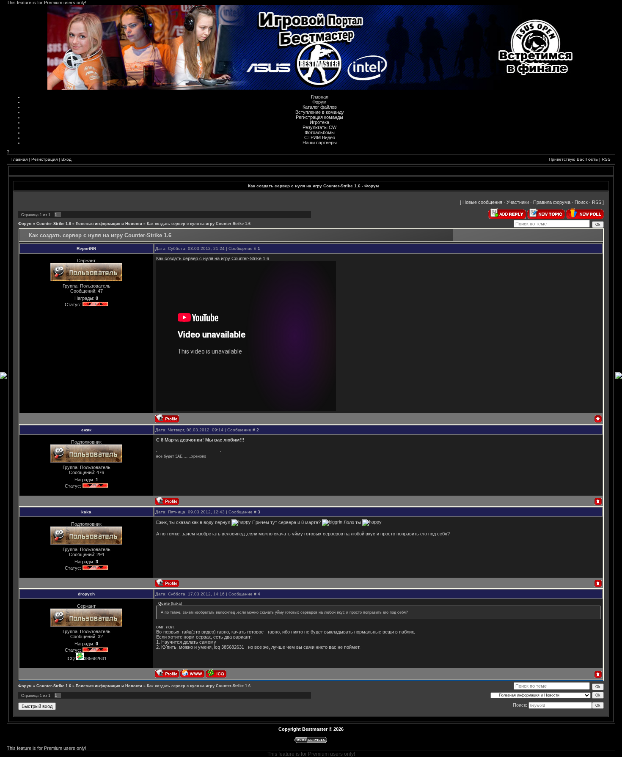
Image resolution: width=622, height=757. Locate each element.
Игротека (319, 122)
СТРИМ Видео (319, 137)
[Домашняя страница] (192, 673)
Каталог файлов (320, 107)
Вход (66, 159)
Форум (319, 101)
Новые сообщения (482, 202)
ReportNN (86, 248)
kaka (86, 512)
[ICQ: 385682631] (216, 673)
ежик (86, 430)
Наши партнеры (320, 142)
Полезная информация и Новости (109, 224)
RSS (606, 159)
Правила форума (551, 202)
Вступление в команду (319, 112)
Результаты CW (319, 127)
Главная (319, 96)
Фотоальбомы (320, 132)
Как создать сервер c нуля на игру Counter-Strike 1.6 (198, 224)
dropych (86, 594)
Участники (517, 202)
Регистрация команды (319, 117)
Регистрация (44, 159)
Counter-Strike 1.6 (53, 224)
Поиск (581, 202)
